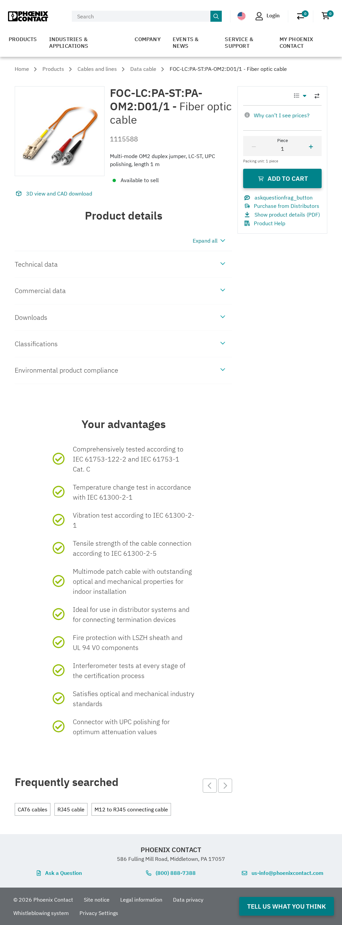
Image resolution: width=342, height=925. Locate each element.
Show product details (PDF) (287, 214)
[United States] (241, 16)
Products (23, 39)
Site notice (97, 899)
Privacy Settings (98, 913)
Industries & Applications (68, 42)
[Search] (216, 16)
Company (147, 39)
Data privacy (188, 899)
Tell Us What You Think (286, 906)
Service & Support (239, 42)
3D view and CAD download (59, 193)
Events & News (186, 42)
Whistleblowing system (41, 913)
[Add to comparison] (317, 96)
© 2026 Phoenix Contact (43, 899)
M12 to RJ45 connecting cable (131, 809)
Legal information (141, 899)
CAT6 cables (32, 809)
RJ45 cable (70, 809)
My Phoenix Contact (296, 42)
